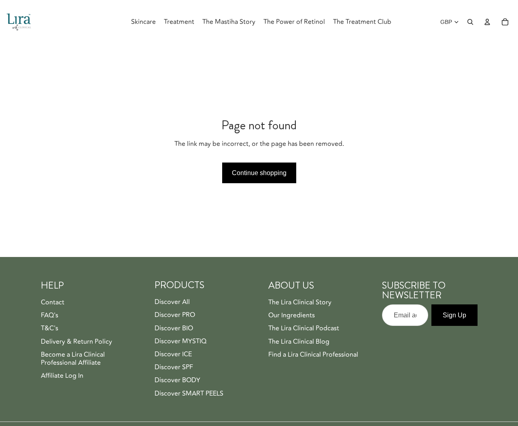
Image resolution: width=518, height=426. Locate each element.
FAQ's (49, 308)
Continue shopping (259, 165)
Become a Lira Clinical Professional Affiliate (73, 351)
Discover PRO (175, 307)
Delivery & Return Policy (76, 333)
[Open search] (470, 14)
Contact (52, 295)
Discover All (172, 294)
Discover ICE (173, 346)
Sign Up (454, 307)
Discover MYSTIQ (180, 333)
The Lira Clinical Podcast (303, 320)
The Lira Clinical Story (299, 295)
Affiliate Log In (62, 368)
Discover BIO (174, 320)
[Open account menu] (487, 14)
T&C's (49, 320)
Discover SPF (174, 359)
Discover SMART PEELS (189, 385)
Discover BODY (177, 372)
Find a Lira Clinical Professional (313, 347)
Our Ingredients (291, 308)
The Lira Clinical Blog (298, 333)
